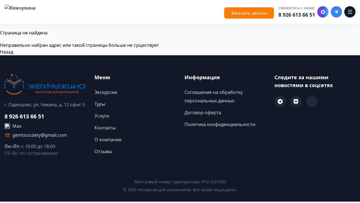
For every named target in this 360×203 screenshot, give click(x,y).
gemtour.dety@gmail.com (39, 135)
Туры (99, 104)
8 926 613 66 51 (296, 14)
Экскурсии (105, 92)
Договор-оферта (202, 112)
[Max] (322, 11)
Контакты (105, 128)
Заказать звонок (249, 13)
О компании (108, 139)
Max (16, 126)
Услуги (101, 116)
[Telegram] (336, 11)
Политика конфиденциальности (219, 124)
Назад (6, 52)
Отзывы (103, 151)
